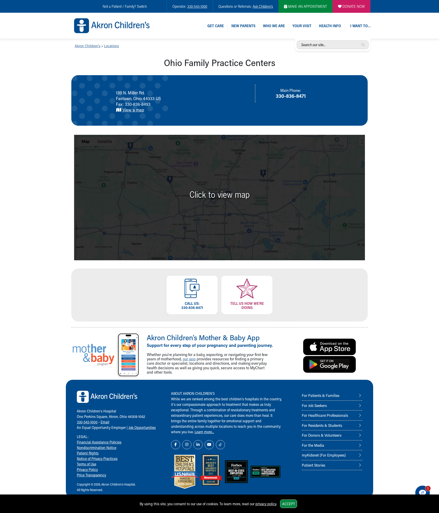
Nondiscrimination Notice (96, 447)
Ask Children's (263, 6)
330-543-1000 (197, 6)
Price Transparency (91, 475)
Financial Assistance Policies (99, 442)
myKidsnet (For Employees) (324, 454)
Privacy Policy (87, 469)
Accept (288, 503)
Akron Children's (87, 45)
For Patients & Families (320, 395)
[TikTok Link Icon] (220, 444)
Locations (111, 45)
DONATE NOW (353, 6)
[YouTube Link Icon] (209, 444)
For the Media (313, 445)
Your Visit (301, 25)
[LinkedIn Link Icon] (198, 444)
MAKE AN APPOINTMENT (307, 6)
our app (189, 358)
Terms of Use (86, 464)
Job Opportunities (142, 427)
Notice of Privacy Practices (97, 458)
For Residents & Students (322, 425)
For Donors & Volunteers (321, 435)
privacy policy (265, 503)
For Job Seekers (314, 405)
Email (105, 422)
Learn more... (204, 431)
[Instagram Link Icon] (186, 444)
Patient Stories (313, 465)
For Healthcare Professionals (325, 415)
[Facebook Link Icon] (175, 444)
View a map (132, 110)
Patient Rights (88, 453)
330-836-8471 (291, 95)
